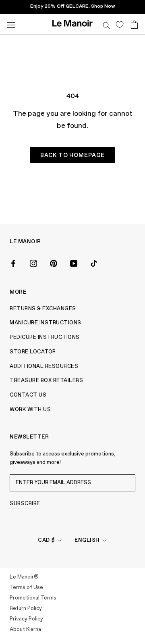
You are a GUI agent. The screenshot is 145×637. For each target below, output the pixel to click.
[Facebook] (13, 263)
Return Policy (26, 608)
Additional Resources (44, 366)
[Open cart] (134, 24)
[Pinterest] (53, 263)
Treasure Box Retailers (46, 380)
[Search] (106, 24)
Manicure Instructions (45, 323)
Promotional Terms (33, 598)
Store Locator (33, 352)
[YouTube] (73, 263)
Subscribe (25, 503)
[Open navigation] (11, 24)
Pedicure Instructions (45, 337)
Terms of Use (26, 587)
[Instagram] (33, 263)
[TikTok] (93, 263)
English (87, 540)
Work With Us (30, 409)
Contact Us (28, 395)
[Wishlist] (119, 24)
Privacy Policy (26, 619)
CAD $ (46, 540)
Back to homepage (72, 155)
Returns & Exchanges (43, 308)
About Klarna (25, 629)
